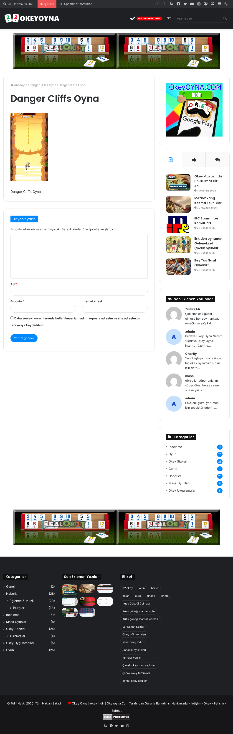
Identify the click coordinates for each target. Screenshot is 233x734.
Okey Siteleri (178, 461)
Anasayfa (20, 85)
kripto (165, 595)
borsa (154, 588)
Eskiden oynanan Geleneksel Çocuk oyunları (208, 243)
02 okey (127, 588)
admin (190, 331)
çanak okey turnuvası (136, 673)
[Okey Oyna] (31, 18)
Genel (173, 468)
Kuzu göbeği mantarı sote (138, 611)
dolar (125, 595)
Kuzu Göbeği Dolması (136, 603)
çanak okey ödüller (134, 680)
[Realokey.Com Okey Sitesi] (87, 601)
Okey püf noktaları (134, 634)
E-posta (17, 301)
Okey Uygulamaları (182, 490)
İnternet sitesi (92, 301)
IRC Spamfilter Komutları (75, 4)
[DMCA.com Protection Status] (116, 718)
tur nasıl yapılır (131, 657)
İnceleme (175, 447)
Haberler (175, 476)
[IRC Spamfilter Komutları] (178, 224)
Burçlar (19, 608)
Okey (207, 703)
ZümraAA (192, 309)
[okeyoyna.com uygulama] (194, 135)
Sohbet (116, 710)
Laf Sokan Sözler (133, 626)
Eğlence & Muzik (22, 601)
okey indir (97, 703)
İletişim (195, 703)
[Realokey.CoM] (70, 601)
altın (142, 588)
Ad (13, 284)
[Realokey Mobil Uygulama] (105, 601)
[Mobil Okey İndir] (70, 612)
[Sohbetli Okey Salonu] (87, 612)
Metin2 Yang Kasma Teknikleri (208, 200)
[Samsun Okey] (105, 588)
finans (151, 595)
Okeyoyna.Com (117, 703)
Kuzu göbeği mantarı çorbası (140, 619)
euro (138, 595)
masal (190, 376)
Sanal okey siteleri (134, 650)
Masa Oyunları (179, 483)
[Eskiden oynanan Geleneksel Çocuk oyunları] (178, 244)
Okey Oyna (79, 703)
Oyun (172, 454)
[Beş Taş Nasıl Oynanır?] (178, 266)
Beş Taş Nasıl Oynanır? (205, 262)
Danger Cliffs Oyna (43, 85)
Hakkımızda (179, 703)
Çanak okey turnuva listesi (139, 665)
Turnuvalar (17, 636)
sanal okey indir (132, 642)
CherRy (191, 354)
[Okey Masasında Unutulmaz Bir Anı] (178, 182)
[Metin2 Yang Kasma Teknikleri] (178, 204)
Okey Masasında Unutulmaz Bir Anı (208, 181)
